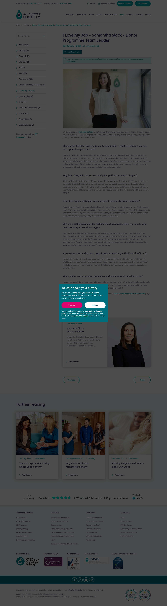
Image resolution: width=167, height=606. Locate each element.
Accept (72, 305)
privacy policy (88, 311)
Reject (95, 305)
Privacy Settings (82, 316)
